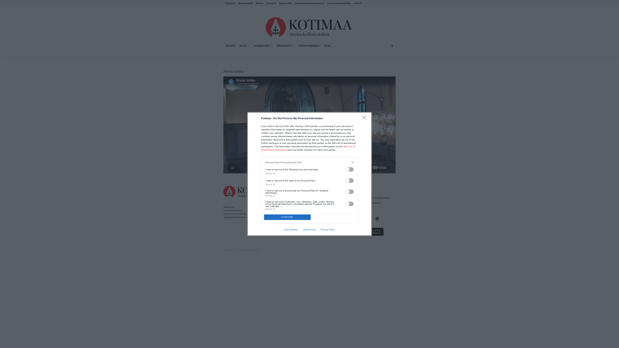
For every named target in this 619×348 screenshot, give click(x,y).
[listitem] (309, 162)
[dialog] (309, 174)
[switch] (349, 169)
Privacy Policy (328, 229)
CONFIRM (287, 217)
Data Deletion (291, 229)
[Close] (365, 119)
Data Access (309, 229)
